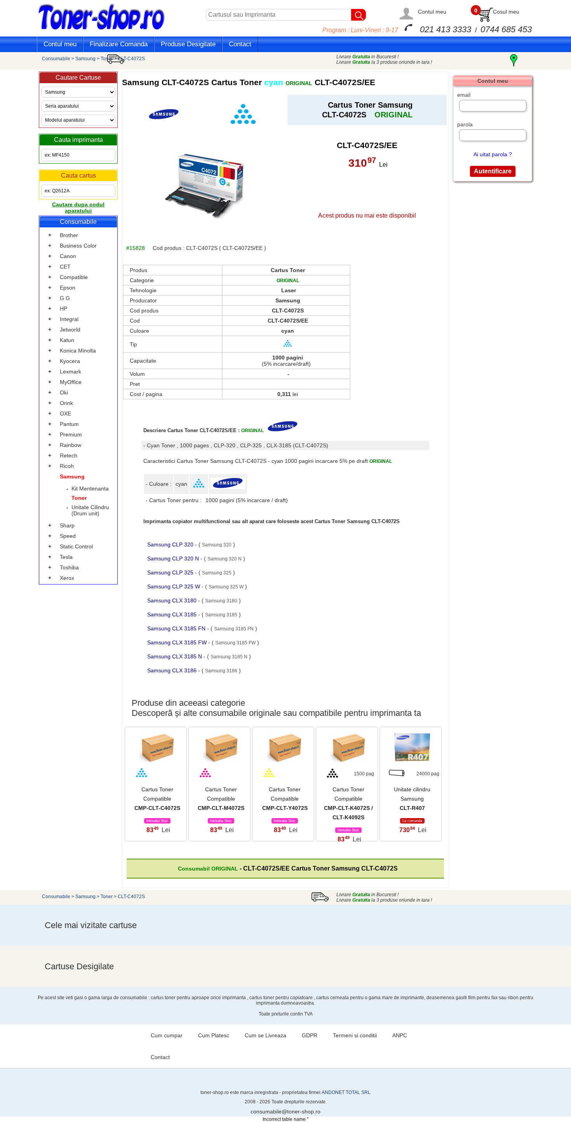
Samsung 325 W (226, 587)
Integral (69, 319)
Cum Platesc (213, 1035)
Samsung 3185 (221, 615)
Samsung (85, 58)
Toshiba (69, 567)
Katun (67, 340)
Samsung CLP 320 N (173, 558)
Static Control (76, 546)
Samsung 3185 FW (235, 643)
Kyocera (70, 361)
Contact (240, 44)
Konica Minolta (78, 350)
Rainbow (70, 445)
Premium (71, 434)
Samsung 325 (217, 573)
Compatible (74, 277)
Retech (68, 455)
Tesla (66, 557)
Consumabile (56, 58)
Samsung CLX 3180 (172, 600)
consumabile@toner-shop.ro (285, 1111)
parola (465, 124)
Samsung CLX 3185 (172, 614)
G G (65, 298)
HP (63, 308)
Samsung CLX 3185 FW (177, 642)
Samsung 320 (217, 545)
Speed (68, 536)
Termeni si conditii (355, 1035)
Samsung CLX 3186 (172, 670)
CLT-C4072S (131, 896)
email (463, 95)
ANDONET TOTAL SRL (346, 1092)
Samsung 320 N (224, 559)
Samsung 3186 (221, 671)
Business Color (78, 246)
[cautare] (358, 15)
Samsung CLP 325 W (174, 586)
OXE (65, 413)
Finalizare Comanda (119, 44)
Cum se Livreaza (265, 1035)
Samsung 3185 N (229, 657)
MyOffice (71, 382)
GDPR (309, 1035)
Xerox (67, 578)
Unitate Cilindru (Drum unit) (90, 510)
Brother (69, 235)
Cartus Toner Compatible (157, 798)
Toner (107, 58)
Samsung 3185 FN (234, 629)
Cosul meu (506, 12)
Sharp (67, 525)
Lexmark (70, 371)
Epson (67, 287)
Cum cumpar (167, 1035)
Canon (68, 256)
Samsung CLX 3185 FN (177, 628)
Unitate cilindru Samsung (412, 798)
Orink (66, 403)
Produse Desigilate (188, 44)
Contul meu (432, 12)
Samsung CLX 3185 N (175, 656)
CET (65, 266)
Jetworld (70, 329)
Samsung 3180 (221, 601)
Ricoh (67, 466)
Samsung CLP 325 (171, 572)
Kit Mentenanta (90, 488)
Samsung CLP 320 (171, 544)
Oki (64, 392)
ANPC (399, 1035)
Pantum (69, 424)
